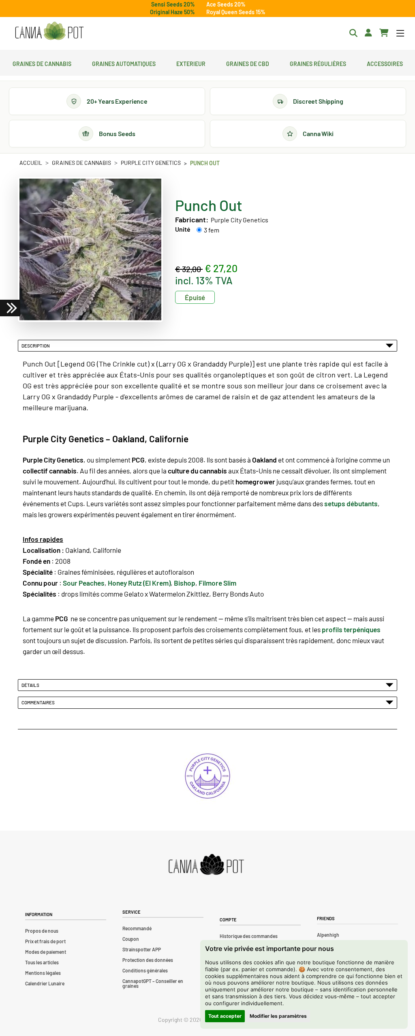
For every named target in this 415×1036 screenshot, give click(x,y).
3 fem (211, 230)
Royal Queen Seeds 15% (235, 12)
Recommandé (137, 928)
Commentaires (38, 702)
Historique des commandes (249, 936)
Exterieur (190, 63)
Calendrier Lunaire (44, 983)
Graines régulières (318, 63)
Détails (31, 685)
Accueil (30, 162)
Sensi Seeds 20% (173, 4)
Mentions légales (43, 972)
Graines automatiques (124, 63)
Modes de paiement (45, 951)
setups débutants (351, 503)
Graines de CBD (247, 63)
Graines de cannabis (42, 63)
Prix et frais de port (45, 941)
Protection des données (147, 959)
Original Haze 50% (172, 12)
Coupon (130, 938)
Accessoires (385, 63)
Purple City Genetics (151, 162)
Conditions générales (145, 970)
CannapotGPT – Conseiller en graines (152, 983)
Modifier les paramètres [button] (278, 1016)
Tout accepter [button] (225, 1016)
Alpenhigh (328, 934)
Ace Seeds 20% (226, 4)
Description (36, 345)
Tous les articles (42, 962)
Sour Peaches (84, 583)
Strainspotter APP (141, 949)
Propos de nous (41, 930)
